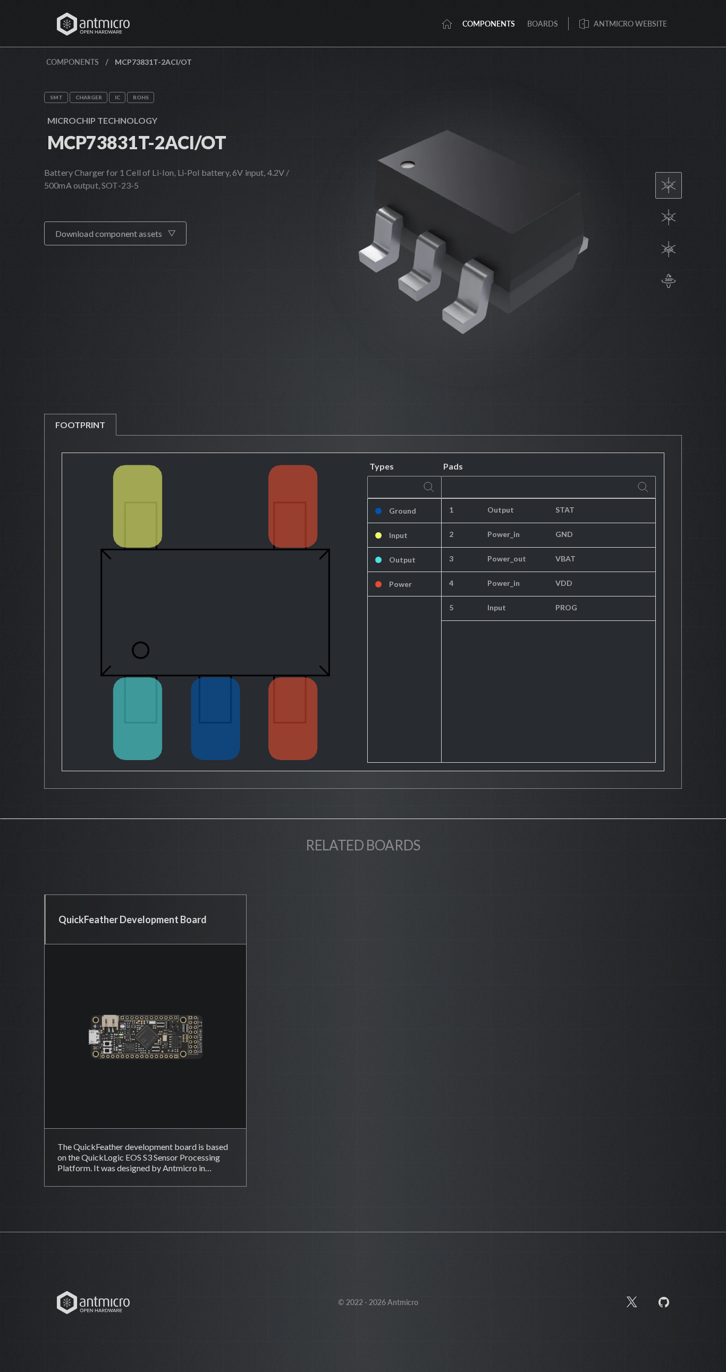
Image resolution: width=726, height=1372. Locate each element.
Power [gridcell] (400, 584)
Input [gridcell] (398, 535)
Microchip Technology (102, 120)
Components (72, 61)
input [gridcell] (496, 607)
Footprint (80, 425)
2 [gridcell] (451, 534)
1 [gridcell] (451, 509)
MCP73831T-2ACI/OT (136, 142)
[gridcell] (601, 511)
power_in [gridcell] (503, 534)
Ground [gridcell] (402, 510)
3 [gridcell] (451, 558)
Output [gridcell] (402, 559)
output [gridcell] (500, 509)
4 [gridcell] (451, 582)
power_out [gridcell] (506, 558)
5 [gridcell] (451, 607)
